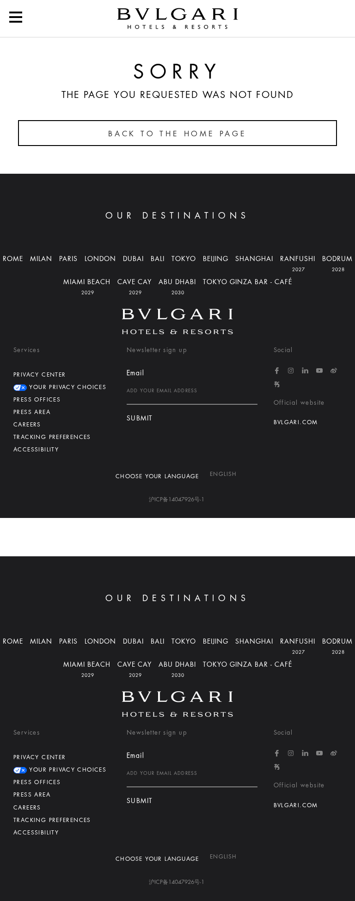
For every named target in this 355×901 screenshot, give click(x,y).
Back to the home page (177, 134)
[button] (177, 322)
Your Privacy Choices (66, 387)
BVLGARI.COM (296, 422)
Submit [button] (140, 418)
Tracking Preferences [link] (52, 437)
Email (135, 373)
